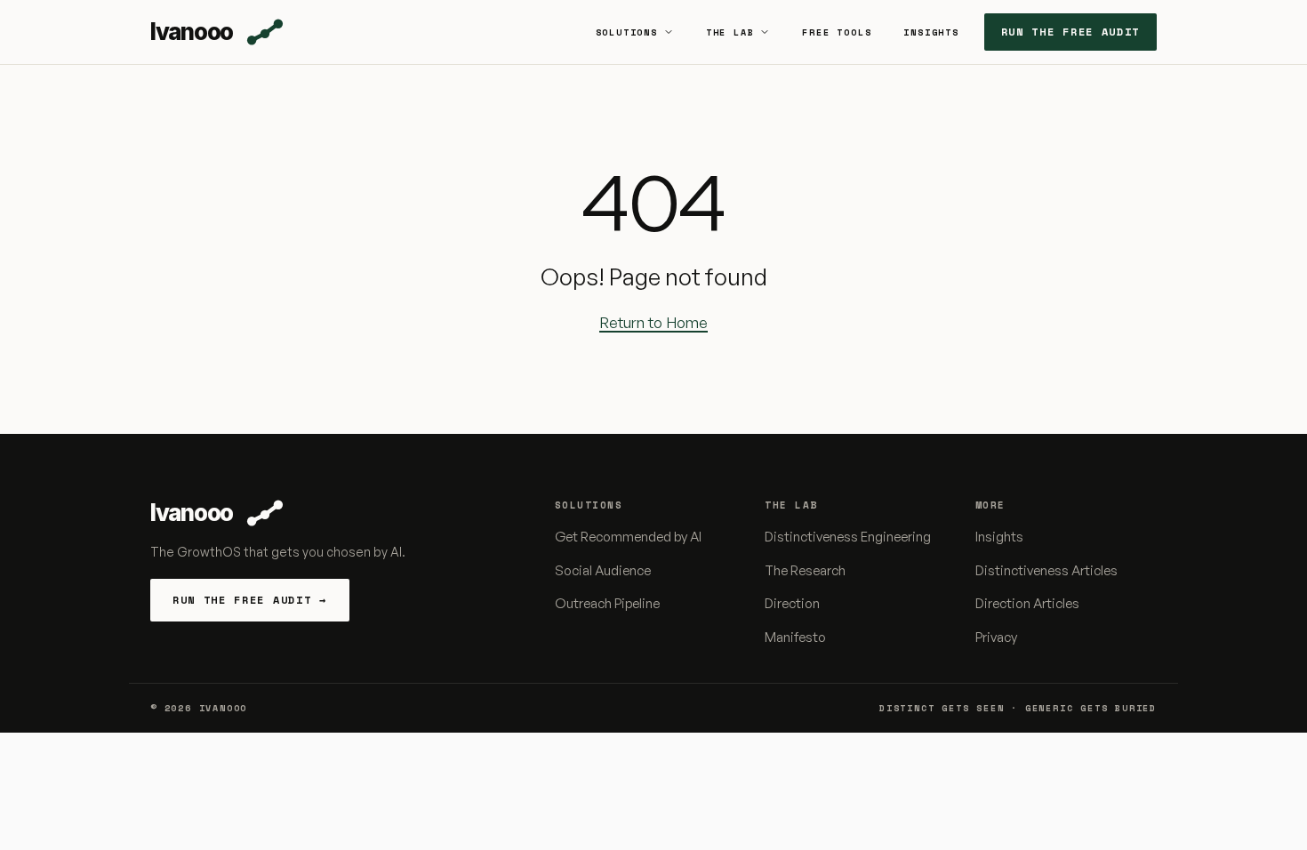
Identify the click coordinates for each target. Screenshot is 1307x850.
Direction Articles (1027, 603)
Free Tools (836, 32)
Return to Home (653, 322)
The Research (805, 570)
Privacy (996, 637)
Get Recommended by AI (628, 536)
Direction (792, 603)
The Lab (730, 32)
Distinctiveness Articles (1046, 570)
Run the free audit (1070, 31)
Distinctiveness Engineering (848, 536)
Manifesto (795, 637)
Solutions (627, 32)
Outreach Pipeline (607, 603)
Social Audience (603, 570)
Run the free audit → (249, 599)
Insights (930, 32)
